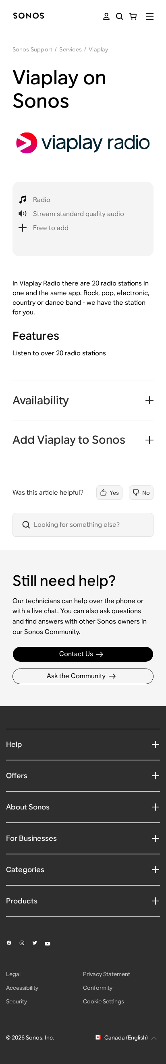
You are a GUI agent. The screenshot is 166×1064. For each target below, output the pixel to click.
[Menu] (150, 16)
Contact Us (76, 654)
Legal (13, 974)
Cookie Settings (103, 1001)
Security (16, 1001)
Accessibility (22, 987)
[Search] (119, 16)
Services (70, 49)
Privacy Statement (106, 974)
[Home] (28, 16)
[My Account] (106, 16)
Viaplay (98, 49)
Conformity (97, 987)
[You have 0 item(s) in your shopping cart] (133, 16)
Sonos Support (32, 49)
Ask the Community (76, 676)
